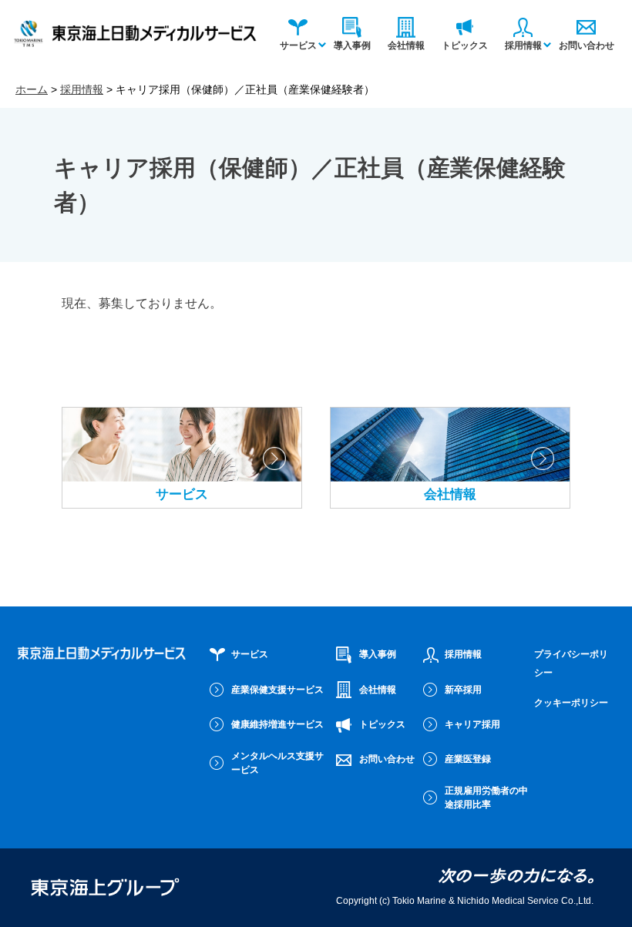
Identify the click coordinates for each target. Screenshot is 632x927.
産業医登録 (468, 759)
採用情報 (523, 45)
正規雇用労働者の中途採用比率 (486, 797)
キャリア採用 (472, 724)
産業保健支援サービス (277, 689)
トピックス (465, 45)
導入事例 (352, 45)
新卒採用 (463, 689)
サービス (298, 45)
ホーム (31, 89)
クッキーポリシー (571, 702)
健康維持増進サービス (277, 724)
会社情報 (406, 45)
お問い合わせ (586, 45)
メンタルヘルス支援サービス (277, 763)
